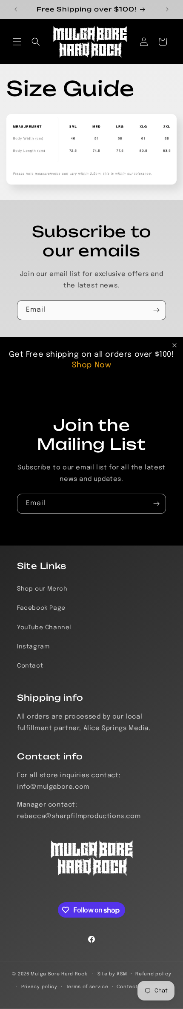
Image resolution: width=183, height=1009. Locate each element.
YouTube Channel (44, 628)
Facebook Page (41, 608)
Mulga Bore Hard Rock (59, 973)
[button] (17, 41)
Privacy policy (39, 986)
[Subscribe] (156, 310)
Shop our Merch (42, 589)
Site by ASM (112, 974)
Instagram (33, 647)
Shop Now (92, 365)
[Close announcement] (174, 345)
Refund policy (153, 974)
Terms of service (87, 986)
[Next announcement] (167, 9)
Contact (30, 666)
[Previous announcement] (15, 9)
